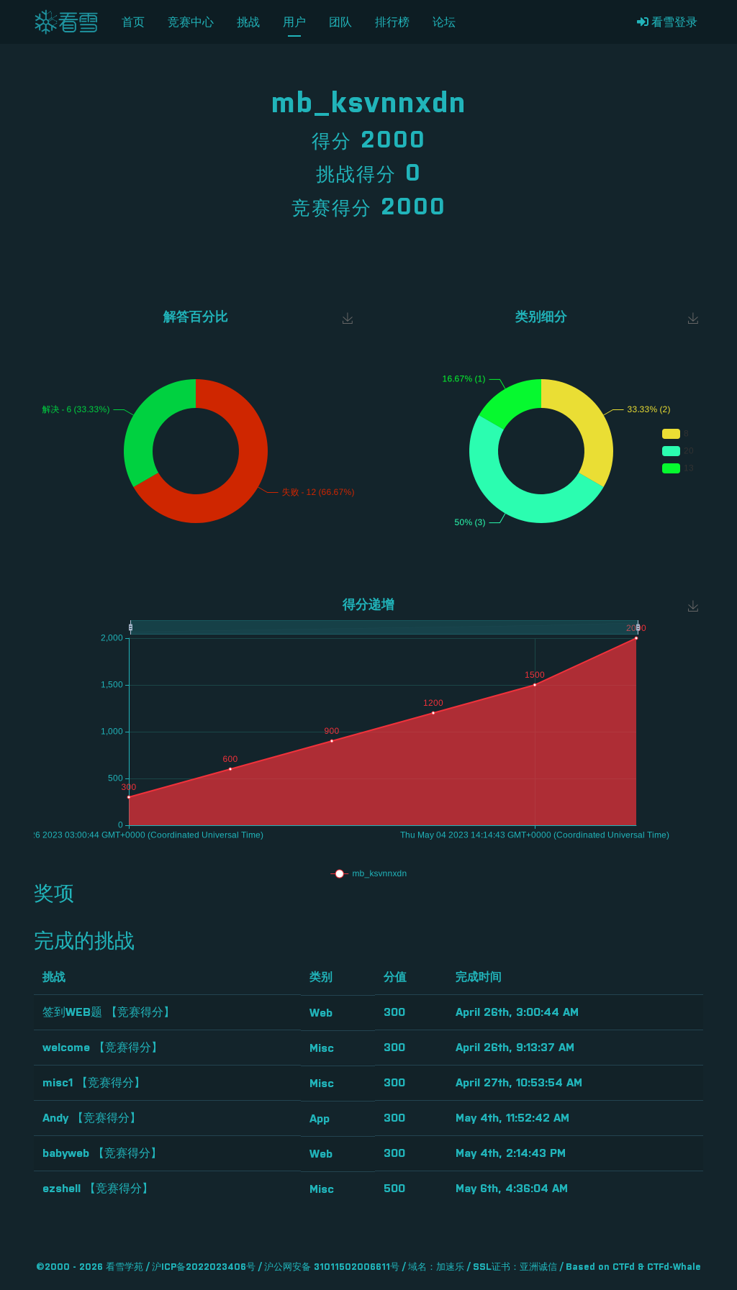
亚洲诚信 (538, 1267)
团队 (340, 22)
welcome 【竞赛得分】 (102, 1047)
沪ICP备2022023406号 (204, 1267)
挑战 (248, 22)
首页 (133, 22)
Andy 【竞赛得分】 (91, 1118)
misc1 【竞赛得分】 (93, 1083)
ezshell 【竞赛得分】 (97, 1188)
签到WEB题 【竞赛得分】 (108, 1012)
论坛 (444, 22)
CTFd (623, 1267)
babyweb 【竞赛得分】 (102, 1153)
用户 (294, 22)
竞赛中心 (191, 22)
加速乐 (450, 1267)
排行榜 (392, 22)
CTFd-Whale (674, 1267)
